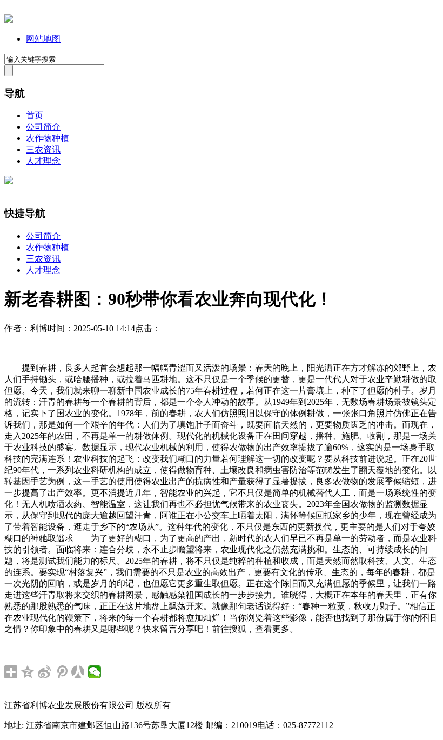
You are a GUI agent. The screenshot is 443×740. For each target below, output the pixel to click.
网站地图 (43, 38)
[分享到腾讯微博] (61, 671)
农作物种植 (47, 138)
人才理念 (43, 160)
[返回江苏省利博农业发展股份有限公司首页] (8, 19)
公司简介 (43, 126)
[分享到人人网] (78, 671)
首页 (34, 115)
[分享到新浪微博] (44, 671)
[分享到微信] (95, 671)
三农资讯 (43, 149)
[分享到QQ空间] (28, 671)
